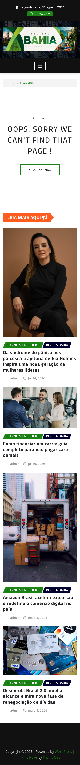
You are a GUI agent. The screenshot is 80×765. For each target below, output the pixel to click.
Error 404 (27, 83)
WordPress (63, 751)
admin (14, 378)
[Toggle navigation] (40, 66)
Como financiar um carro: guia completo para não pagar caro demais (35, 449)
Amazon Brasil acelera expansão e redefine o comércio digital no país (38, 603)
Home (10, 83)
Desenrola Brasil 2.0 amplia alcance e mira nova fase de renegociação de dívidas (33, 696)
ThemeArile (52, 757)
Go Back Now (41, 170)
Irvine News (29, 757)
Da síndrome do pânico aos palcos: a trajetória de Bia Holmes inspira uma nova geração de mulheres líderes (39, 361)
